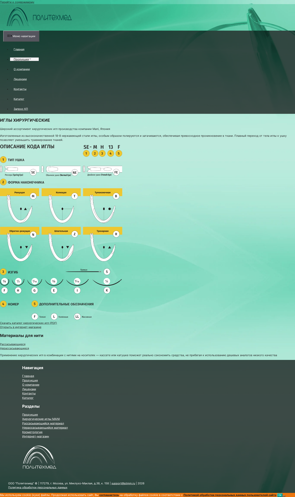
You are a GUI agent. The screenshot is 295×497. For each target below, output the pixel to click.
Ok (279, 495)
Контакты (20, 89)
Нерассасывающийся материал (45, 427)
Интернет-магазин (35, 436)
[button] (32, 59)
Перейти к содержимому (17, 2)
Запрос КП (21, 109)
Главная (19, 49)
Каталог (19, 99)
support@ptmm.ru (123, 483)
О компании (22, 69)
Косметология (32, 432)
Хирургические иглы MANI (41, 419)
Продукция (21, 59)
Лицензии (20, 79)
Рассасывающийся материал (43, 423)
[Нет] (284, 495)
